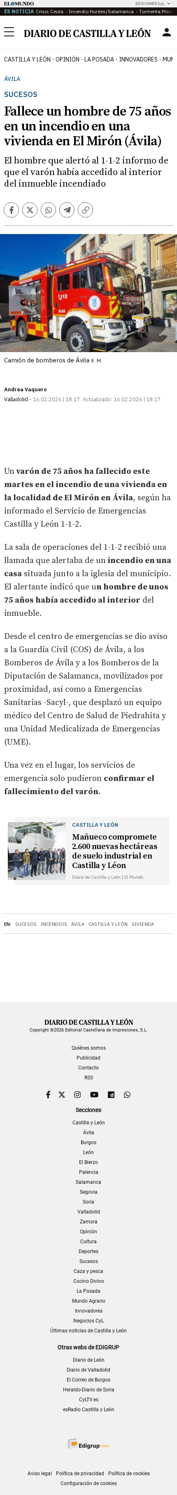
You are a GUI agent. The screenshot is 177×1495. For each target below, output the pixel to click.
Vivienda (143, 924)
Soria (88, 1202)
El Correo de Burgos (88, 1380)
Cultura (88, 1241)
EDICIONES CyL (150, 3)
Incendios (54, 924)
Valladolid (88, 1212)
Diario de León (89, 1360)
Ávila (12, 79)
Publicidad (88, 1058)
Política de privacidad (80, 1473)
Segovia (89, 1192)
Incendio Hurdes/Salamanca (101, 11)
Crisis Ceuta (49, 11)
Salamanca (88, 1182)
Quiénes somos (89, 1048)
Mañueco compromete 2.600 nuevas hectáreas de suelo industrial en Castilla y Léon (114, 851)
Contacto (88, 1068)
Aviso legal (40, 1473)
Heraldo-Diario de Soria (88, 1390)
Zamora (89, 1222)
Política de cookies (129, 1473)
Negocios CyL (88, 1321)
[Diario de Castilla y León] (87, 32)
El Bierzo (88, 1162)
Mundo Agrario (88, 1301)
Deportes (88, 1251)
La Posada (99, 59)
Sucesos (26, 924)
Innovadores (138, 59)
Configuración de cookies (89, 1483)
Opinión (67, 59)
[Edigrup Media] (88, 1443)
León (88, 1152)
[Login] (167, 32)
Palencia (88, 1172)
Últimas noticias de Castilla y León (88, 1331)
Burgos (88, 1142)
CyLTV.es (88, 1400)
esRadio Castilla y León (88, 1409)
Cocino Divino (88, 1281)
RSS (88, 1078)
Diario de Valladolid (88, 1370)
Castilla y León (27, 59)
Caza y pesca (88, 1271)
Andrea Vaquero (25, 389)
